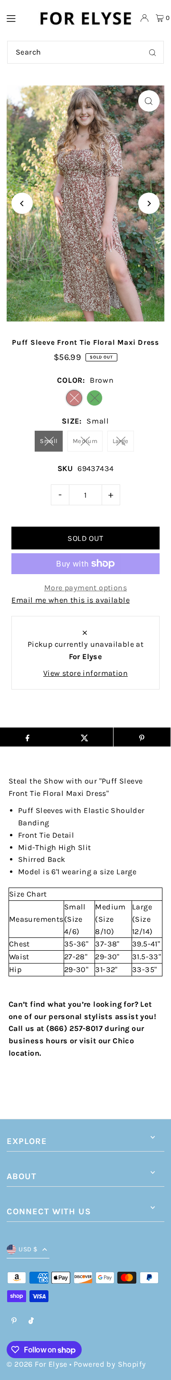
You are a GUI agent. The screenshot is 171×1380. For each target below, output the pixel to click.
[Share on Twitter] (84, 737)
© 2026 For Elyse (37, 1364)
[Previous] (22, 203)
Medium (85, 440)
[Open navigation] (17, 17)
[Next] (149, 203)
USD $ (28, 1249)
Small (48, 440)
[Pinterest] (14, 1321)
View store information (85, 673)
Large (121, 440)
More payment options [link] (85, 587)
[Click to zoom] (149, 101)
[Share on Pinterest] (142, 737)
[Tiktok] (31, 1321)
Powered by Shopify (110, 1364)
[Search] (152, 52)
